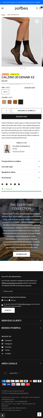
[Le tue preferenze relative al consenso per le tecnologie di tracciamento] (39, 414)
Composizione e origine (11, 161)
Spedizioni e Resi (8, 172)
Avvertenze (6, 178)
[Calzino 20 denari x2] (4, 101)
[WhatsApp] (15, 184)
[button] (21, 254)
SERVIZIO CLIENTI (11, 320)
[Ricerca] (37, 8)
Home (3, 14)
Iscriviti (8, 310)
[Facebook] (3, 184)
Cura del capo (7, 167)
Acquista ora (21, 117)
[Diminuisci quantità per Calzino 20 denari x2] (3, 110)
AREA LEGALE (9, 363)
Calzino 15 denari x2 (21, 146)
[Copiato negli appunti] (19, 184)
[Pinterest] (11, 184)
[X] (7, 184)
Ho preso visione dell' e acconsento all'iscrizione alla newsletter (22, 305)
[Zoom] (37, 21)
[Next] (25, 68)
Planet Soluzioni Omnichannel (18, 393)
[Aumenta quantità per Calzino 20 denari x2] (9, 110)
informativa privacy (24, 304)
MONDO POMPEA (11, 328)
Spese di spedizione (15, 83)
